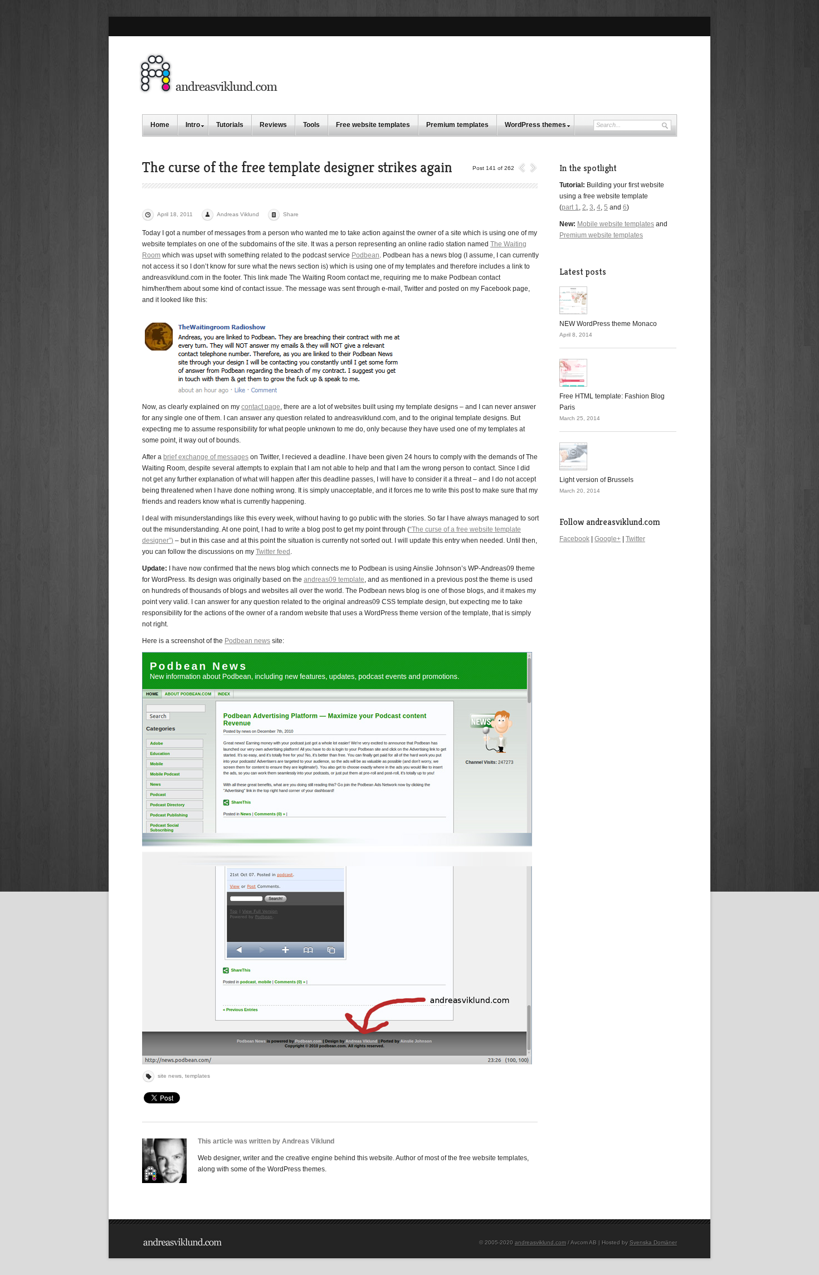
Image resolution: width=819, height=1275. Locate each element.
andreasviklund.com (540, 1242)
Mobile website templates (615, 224)
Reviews (273, 125)
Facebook (574, 539)
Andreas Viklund (238, 214)
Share (291, 214)
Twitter (635, 539)
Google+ (607, 539)
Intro (193, 125)
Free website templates (373, 125)
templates (197, 1076)
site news (170, 1076)
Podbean (365, 255)
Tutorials (229, 125)
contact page (260, 407)
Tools (311, 125)
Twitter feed (273, 552)
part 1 (570, 207)
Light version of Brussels (596, 480)
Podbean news (247, 641)
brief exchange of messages (205, 457)
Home (159, 125)
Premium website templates (601, 235)
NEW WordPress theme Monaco (608, 324)
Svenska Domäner (653, 1242)
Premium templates (457, 125)
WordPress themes (535, 125)
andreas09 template (334, 579)
